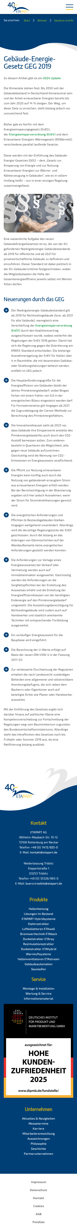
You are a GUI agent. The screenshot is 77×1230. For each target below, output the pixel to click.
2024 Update (52, 78)
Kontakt (38, 1198)
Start (27, 20)
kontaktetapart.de (43, 852)
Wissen (42, 20)
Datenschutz (38, 1190)
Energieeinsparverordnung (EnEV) (32, 134)
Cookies (38, 1206)
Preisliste (39, 1222)
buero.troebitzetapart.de (44, 883)
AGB (38, 1214)
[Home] (18, 7)
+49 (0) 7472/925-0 (44, 847)
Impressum (38, 1182)
